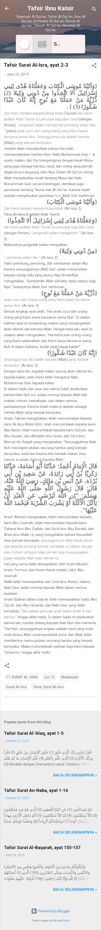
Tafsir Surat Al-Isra (48, 687)
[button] (94, 66)
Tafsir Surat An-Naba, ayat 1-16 (36, 790)
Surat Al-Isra (16, 687)
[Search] (94, 9)
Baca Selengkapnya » (75, 775)
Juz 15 (49, 677)
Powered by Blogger (53, 911)
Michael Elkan (61, 920)
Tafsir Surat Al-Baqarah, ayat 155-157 (42, 847)
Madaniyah (69, 677)
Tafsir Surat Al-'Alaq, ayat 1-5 (33, 733)
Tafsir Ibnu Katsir (50, 8)
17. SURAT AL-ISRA (22, 677)
